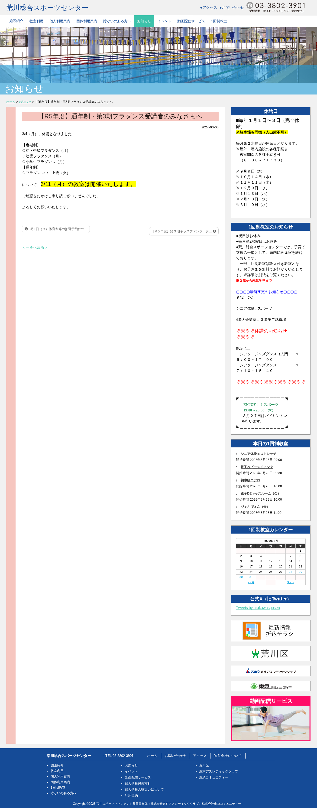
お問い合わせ (175, 756)
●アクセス (208, 8)
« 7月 (251, 582)
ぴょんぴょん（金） (255, 506)
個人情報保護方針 (138, 783)
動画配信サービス (191, 21)
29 (300, 571)
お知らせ (144, 21)
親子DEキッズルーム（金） (261, 493)
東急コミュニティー (213, 777)
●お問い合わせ (232, 8)
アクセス (200, 756)
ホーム (152, 756)
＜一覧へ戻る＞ (35, 247)
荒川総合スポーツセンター (47, 7)
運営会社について (228, 756)
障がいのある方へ (117, 21)
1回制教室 (219, 21)
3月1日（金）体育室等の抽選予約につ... (57, 229)
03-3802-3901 (123, 756)
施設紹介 (16, 21)
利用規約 (131, 795)
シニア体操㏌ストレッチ (258, 454)
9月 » (290, 582)
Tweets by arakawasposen (258, 608)
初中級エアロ (250, 480)
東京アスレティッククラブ (218, 771)
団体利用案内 (86, 21)
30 (241, 577)
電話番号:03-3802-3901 (275, 7)
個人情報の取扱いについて (144, 789)
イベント (164, 21)
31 (251, 577)
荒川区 (204, 765)
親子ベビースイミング (257, 467)
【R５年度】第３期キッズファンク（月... (182, 231)
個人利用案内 (59, 21)
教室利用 (36, 21)
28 (290, 571)
